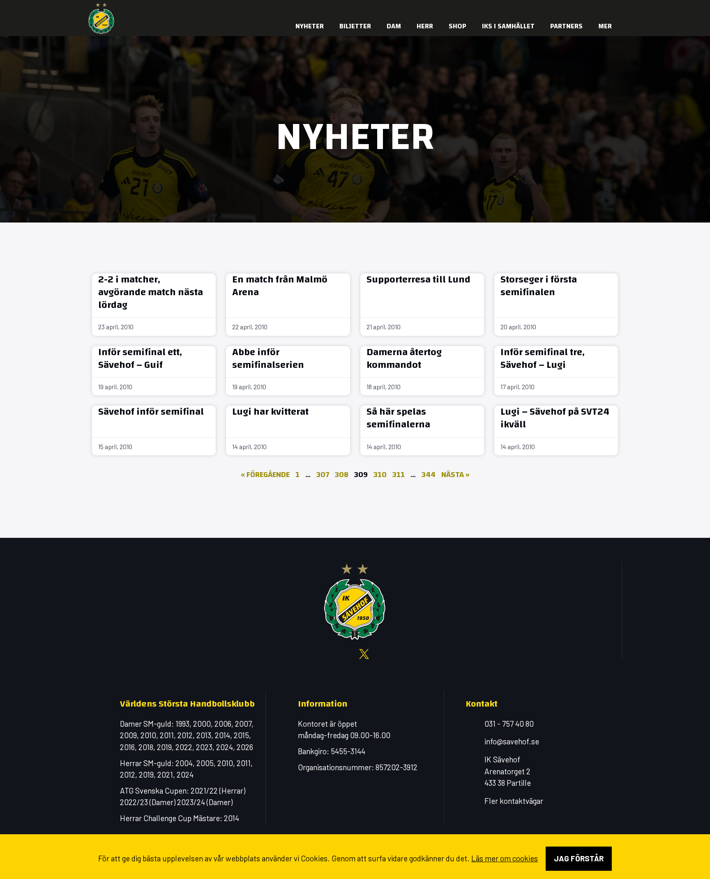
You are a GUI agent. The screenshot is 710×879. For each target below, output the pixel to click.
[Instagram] (542, 8)
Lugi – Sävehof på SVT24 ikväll (554, 418)
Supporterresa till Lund (418, 280)
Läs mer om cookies (504, 858)
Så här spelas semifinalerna (398, 418)
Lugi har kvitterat (270, 412)
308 (341, 475)
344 (429, 475)
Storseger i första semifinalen (538, 286)
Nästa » (455, 475)
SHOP (457, 26)
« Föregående (265, 475)
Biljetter (355, 26)
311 (398, 475)
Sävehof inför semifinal (151, 412)
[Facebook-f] (525, 8)
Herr (425, 26)
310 (380, 475)
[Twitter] (575, 8)
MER (605, 26)
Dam (394, 26)
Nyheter (309, 26)
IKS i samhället (508, 26)
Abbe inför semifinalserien (268, 358)
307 (322, 475)
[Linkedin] (591, 8)
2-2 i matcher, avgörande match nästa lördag (150, 292)
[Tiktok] (607, 8)
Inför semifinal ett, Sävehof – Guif (140, 358)
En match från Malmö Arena (279, 286)
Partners (566, 26)
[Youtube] (558, 8)
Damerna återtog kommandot (404, 358)
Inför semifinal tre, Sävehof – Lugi (542, 358)
